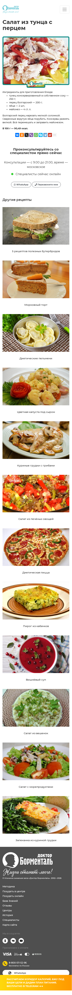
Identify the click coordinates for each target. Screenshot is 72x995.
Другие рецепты (17, 200)
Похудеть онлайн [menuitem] (13, 896)
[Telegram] (45, 135)
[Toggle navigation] (64, 9)
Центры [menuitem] (7, 910)
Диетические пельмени (36, 358)
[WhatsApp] (36, 135)
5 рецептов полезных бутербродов (36, 251)
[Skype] (41, 135)
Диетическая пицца (36, 572)
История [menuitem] (8, 915)
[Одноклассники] (22, 135)
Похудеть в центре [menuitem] (14, 891)
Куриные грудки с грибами (36, 465)
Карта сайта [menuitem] (10, 925)
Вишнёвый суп (36, 679)
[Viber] (31, 135)
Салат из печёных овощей (36, 519)
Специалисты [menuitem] (11, 920)
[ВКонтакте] (17, 135)
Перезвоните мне (47, 184)
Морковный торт (35, 304)
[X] (27, 135)
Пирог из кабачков (36, 626)
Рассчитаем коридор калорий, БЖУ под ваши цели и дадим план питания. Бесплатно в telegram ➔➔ (35, 982)
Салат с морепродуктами (36, 786)
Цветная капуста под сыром (36, 412)
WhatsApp (22, 184)
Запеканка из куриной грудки (36, 840)
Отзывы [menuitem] (7, 905)
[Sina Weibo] (50, 135)
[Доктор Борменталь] (11, 9)
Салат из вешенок (36, 733)
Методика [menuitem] (9, 886)
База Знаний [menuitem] (10, 901)
